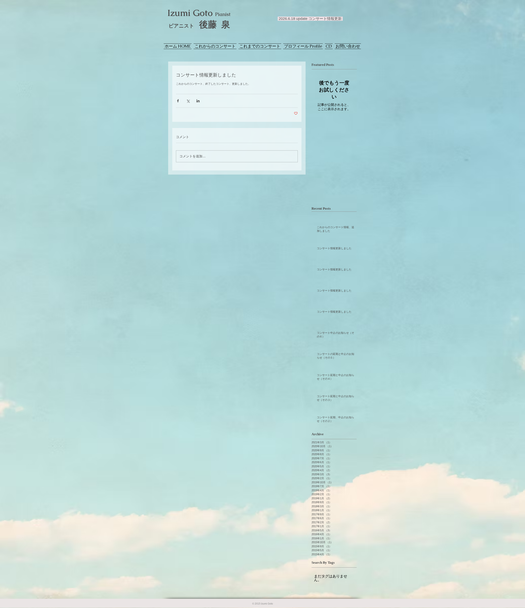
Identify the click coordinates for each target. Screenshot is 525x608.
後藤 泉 (199, 24)
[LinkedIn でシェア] (198, 101)
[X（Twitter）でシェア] (188, 101)
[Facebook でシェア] (178, 101)
